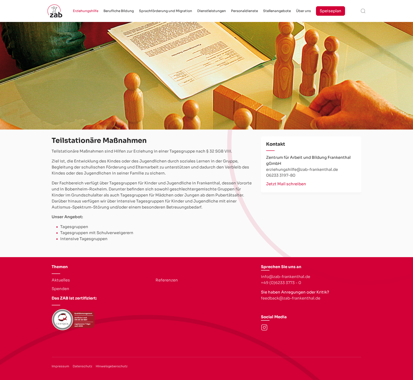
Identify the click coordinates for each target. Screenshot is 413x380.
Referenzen (167, 280)
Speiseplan (330, 11)
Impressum (60, 366)
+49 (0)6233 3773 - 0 (281, 282)
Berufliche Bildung (118, 11)
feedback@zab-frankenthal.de (290, 298)
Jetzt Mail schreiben (286, 184)
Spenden (60, 288)
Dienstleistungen (211, 11)
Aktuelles (61, 280)
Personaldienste (244, 11)
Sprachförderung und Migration (165, 11)
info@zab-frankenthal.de (285, 276)
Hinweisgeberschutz (112, 366)
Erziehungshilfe (85, 11)
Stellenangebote (277, 11)
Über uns (303, 11)
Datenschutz (82, 366)
